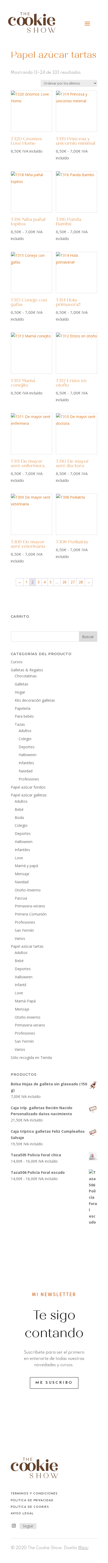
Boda (19, 817)
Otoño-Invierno (28, 889)
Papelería (22, 708)
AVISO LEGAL (22, 1513)
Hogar (20, 692)
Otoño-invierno (27, 1017)
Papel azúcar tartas (27, 946)
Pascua (21, 898)
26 (64, 581)
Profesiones (29, 779)
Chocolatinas (26, 675)
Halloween (27, 754)
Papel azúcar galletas (29, 794)
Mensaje (22, 873)
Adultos (25, 730)
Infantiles (26, 762)
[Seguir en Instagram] (14, 1526)
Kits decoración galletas (35, 700)
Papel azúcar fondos (28, 787)
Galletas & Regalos (27, 669)
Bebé (19, 809)
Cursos (17, 661)
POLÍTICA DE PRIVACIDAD (32, 1500)
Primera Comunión (31, 914)
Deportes (27, 746)
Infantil (20, 984)
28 (81, 581)
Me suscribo (54, 1383)
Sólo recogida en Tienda (31, 1057)
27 (73, 581)
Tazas (20, 724)
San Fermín (24, 930)
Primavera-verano (30, 905)
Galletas (21, 684)
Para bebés (24, 716)
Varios (20, 938)
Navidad (26, 770)
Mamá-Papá (25, 1000)
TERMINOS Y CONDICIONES (34, 1493)
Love (19, 857)
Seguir (28, 1525)
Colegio (25, 738)
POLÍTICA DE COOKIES (30, 1507)
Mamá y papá (26, 865)
